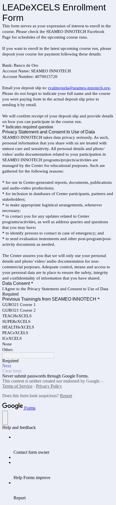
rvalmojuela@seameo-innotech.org (79, 88)
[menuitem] (64, 445)
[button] (58, 365)
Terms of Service (17, 386)
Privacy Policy (49, 386)
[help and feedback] (5, 418)
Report (66, 395)
